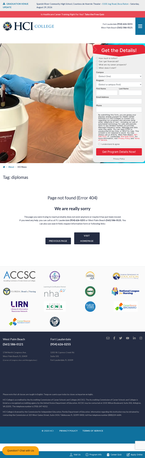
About (11, 167)
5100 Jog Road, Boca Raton (115, 4)
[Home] (5, 167)
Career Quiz (116, 454)
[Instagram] (140, 338)
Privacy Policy (68, 431)
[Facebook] (114, 338)
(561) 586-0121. (114, 220)
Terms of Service (92, 431)
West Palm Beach (14, 339)
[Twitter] (120, 338)
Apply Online (136, 454)
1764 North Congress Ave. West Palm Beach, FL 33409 (20, 356)
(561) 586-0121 (125, 27)
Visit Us (77, 454)
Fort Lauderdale (60, 339)
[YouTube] (127, 338)
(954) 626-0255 (125, 24)
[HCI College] (28, 26)
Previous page (58, 241)
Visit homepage (87, 238)
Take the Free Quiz (94, 14)
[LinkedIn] (134, 338)
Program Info (95, 454)
